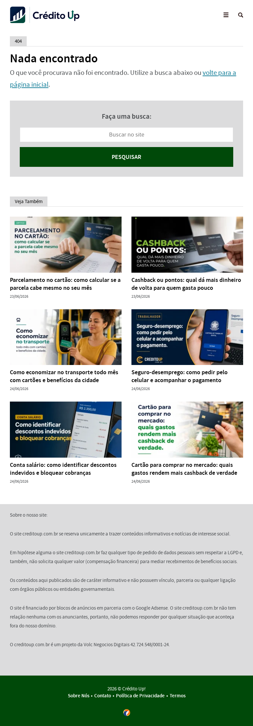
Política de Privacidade (140, 695)
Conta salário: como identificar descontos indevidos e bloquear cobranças (63, 469)
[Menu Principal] (225, 15)
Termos (177, 695)
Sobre (126, 29)
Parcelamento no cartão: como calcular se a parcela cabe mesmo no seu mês (65, 284)
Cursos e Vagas (126, 82)
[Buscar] (240, 15)
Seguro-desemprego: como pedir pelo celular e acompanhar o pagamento (179, 376)
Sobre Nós (78, 695)
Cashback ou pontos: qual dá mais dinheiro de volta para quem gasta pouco (186, 284)
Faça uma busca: (127, 116)
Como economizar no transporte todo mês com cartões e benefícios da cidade (64, 376)
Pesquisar (126, 157)
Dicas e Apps (126, 100)
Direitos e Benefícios (127, 64)
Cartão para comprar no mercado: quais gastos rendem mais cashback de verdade (184, 469)
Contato (126, 47)
